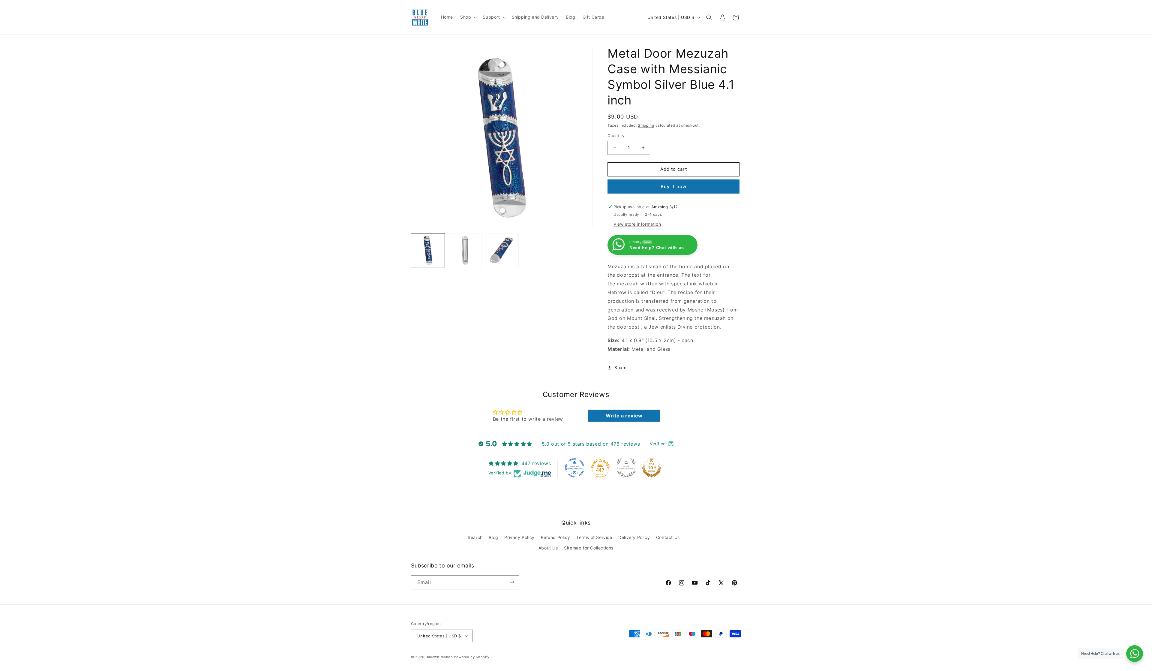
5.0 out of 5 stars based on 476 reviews (591, 444)
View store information (637, 224)
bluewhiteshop (440, 657)
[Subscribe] (512, 582)
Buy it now (673, 186)
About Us (548, 547)
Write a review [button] (624, 416)
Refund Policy (555, 537)
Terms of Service (594, 537)
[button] (468, 17)
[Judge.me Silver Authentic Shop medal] (626, 467)
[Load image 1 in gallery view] (428, 250)
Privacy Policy (519, 537)
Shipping (646, 125)
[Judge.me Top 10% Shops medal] (651, 467)
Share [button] (620, 367)
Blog (493, 537)
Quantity (616, 135)
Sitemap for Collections (589, 547)
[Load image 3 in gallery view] (502, 250)
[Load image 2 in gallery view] (465, 250)
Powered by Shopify (472, 657)
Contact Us (668, 537)
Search (475, 537)
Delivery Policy (634, 537)
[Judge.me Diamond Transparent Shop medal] (574, 467)
